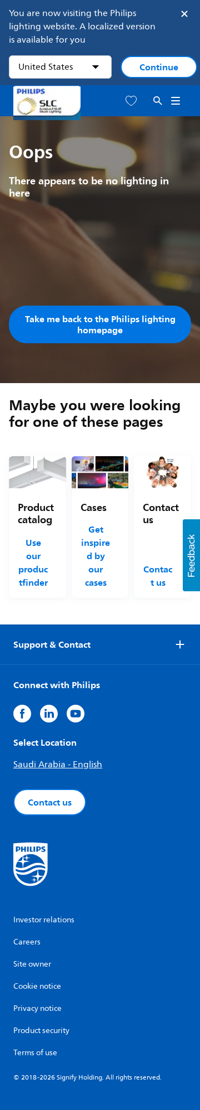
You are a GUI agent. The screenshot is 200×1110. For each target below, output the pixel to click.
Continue (158, 67)
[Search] (157, 101)
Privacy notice (37, 1008)
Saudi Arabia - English (57, 764)
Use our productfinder (33, 562)
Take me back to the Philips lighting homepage (100, 324)
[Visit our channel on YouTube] (75, 713)
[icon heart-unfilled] (131, 101)
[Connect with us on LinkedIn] (49, 713)
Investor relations (43, 919)
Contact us (157, 575)
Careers (27, 942)
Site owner (32, 964)
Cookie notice (37, 986)
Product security (41, 1030)
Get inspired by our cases (95, 556)
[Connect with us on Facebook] (22, 713)
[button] (191, 555)
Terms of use (35, 1052)
